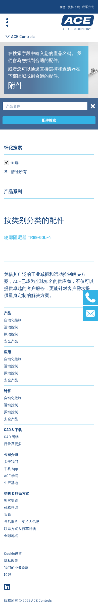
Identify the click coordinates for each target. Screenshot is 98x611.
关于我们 (11, 461)
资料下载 (74, 7)
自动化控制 (13, 320)
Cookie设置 (13, 553)
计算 (7, 391)
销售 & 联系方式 (16, 493)
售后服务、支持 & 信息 (21, 521)
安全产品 (11, 341)
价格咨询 (11, 507)
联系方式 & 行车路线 (20, 528)
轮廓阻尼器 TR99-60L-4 (27, 237)
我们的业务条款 (16, 567)
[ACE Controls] (77, 22)
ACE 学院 (11, 475)
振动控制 (11, 334)
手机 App (11, 468)
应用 (7, 352)
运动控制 (11, 327)
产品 (7, 313)
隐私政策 (11, 560)
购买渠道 (11, 500)
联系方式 (88, 7)
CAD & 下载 (13, 429)
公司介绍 (11, 454)
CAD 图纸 (11, 437)
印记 (7, 574)
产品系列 (13, 191)
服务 (63, 7)
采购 (7, 514)
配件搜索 (49, 120)
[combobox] (45, 106)
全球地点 (11, 535)
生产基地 (11, 482)
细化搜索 (13, 147)
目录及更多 (13, 444)
